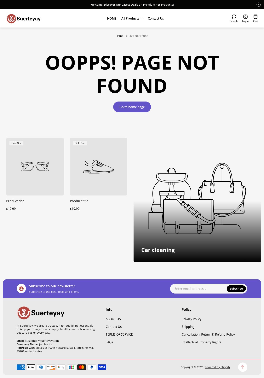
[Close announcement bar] (258, 4)
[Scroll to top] (242, 367)
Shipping (188, 327)
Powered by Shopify (217, 367)
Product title (15, 201)
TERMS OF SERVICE (119, 334)
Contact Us (114, 327)
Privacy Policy (191, 319)
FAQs (109, 342)
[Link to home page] (41, 312)
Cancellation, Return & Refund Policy (208, 334)
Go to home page (132, 107)
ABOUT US (113, 319)
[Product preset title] (35, 166)
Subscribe (236, 288)
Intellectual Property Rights (201, 342)
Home (119, 36)
